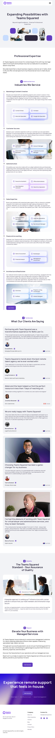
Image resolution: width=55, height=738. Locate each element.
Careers (30, 719)
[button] (50, 3)
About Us (30, 714)
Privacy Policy (31, 727)
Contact (30, 724)
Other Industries (32, 717)
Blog (29, 722)
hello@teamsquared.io (46, 714)
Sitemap (30, 729)
